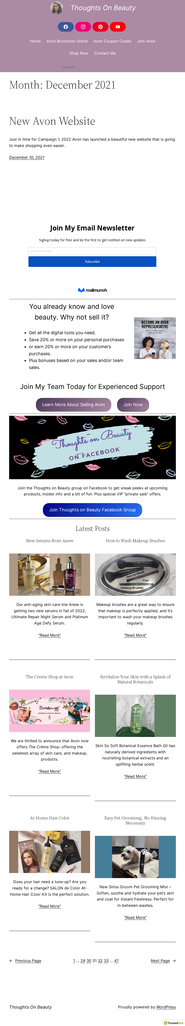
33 (106, 960)
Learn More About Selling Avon (73, 404)
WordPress (166, 1007)
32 (100, 960)
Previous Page (25, 960)
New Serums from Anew (49, 540)
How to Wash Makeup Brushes (135, 540)
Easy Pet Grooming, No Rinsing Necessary (135, 820)
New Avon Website (52, 120)
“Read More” (49, 635)
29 (82, 960)
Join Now (133, 404)
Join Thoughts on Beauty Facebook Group (92, 509)
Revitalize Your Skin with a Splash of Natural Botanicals (135, 679)
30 (88, 960)
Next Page (163, 960)
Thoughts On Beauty (103, 8)
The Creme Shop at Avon (49, 676)
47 (116, 960)
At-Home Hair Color (49, 818)
